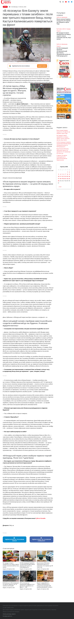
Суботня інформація (62, 17)
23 (69, 178)
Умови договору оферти (9, 614)
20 (64, 178)
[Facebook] (68, 2)
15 (67, 176)
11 (60, 176)
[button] (60, 2)
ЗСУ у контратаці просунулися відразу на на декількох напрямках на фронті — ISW (27, 585)
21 (65, 178)
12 (62, 176)
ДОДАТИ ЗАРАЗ (42, 66)
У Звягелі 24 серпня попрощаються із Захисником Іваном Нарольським (62, 158)
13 (64, 176)
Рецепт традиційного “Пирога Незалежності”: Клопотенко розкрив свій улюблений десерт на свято (44, 585)
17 (58, 178)
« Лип (59, 186)
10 (58, 176)
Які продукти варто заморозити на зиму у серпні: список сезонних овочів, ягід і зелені (11, 565)
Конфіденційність (7, 616)
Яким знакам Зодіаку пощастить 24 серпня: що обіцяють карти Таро (64, 21)
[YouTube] (66, 2)
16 (69, 176)
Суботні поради (66, 29)
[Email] (63, 2)
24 (58, 180)
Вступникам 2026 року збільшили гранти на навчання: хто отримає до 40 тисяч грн (45, 565)
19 (62, 178)
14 (65, 176)
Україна (59, 31)
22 (67, 178)
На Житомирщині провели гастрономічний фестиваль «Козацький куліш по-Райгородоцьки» (27, 565)
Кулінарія (59, 29)
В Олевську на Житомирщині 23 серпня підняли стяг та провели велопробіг (11, 584)
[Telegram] (71, 2)
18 (60, 178)
